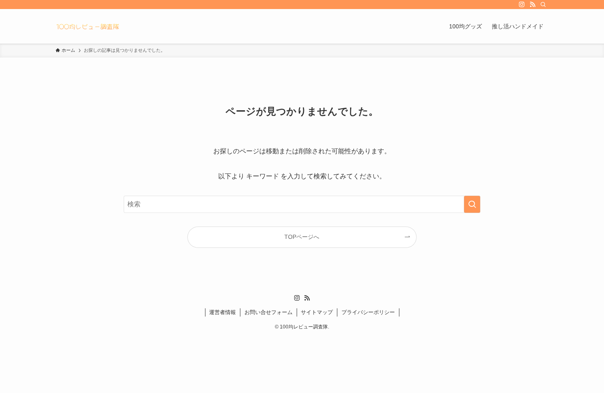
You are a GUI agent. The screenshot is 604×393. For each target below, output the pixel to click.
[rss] (532, 4)
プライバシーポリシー (368, 312)
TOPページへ (301, 236)
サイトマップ (317, 312)
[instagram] (521, 4)
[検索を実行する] (472, 204)
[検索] (543, 4)
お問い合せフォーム (268, 312)
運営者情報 (222, 312)
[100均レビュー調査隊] (87, 26)
